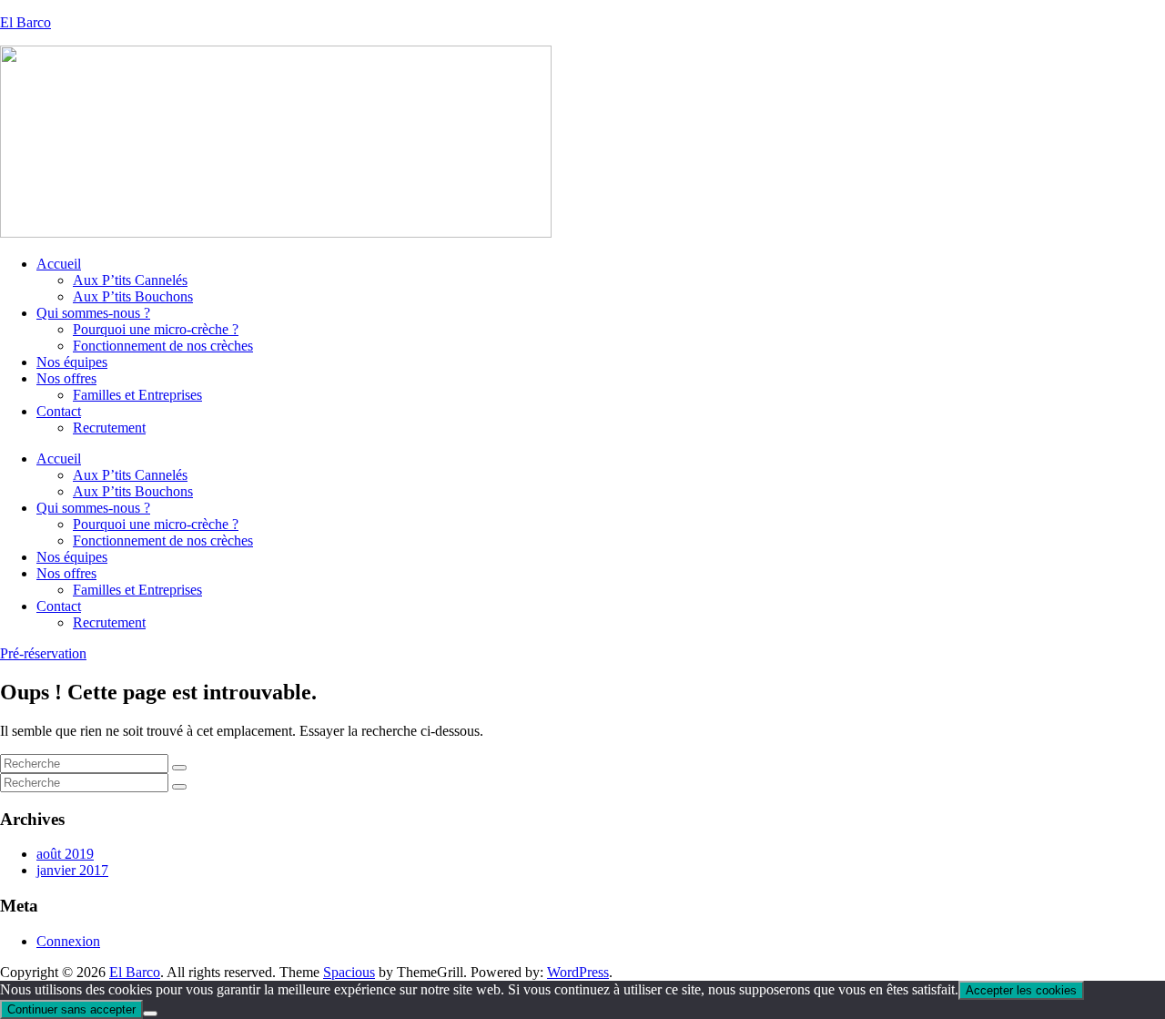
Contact (58, 411)
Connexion (68, 941)
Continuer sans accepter (71, 1009)
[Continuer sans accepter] (150, 1013)
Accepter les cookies (1021, 990)
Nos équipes (71, 362)
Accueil (58, 263)
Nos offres (66, 378)
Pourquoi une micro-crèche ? (155, 329)
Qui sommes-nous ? (93, 313)
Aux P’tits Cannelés (130, 280)
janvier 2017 (72, 870)
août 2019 (65, 853)
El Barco (25, 22)
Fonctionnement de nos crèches (163, 345)
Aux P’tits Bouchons (133, 296)
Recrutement (109, 427)
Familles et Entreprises (137, 395)
